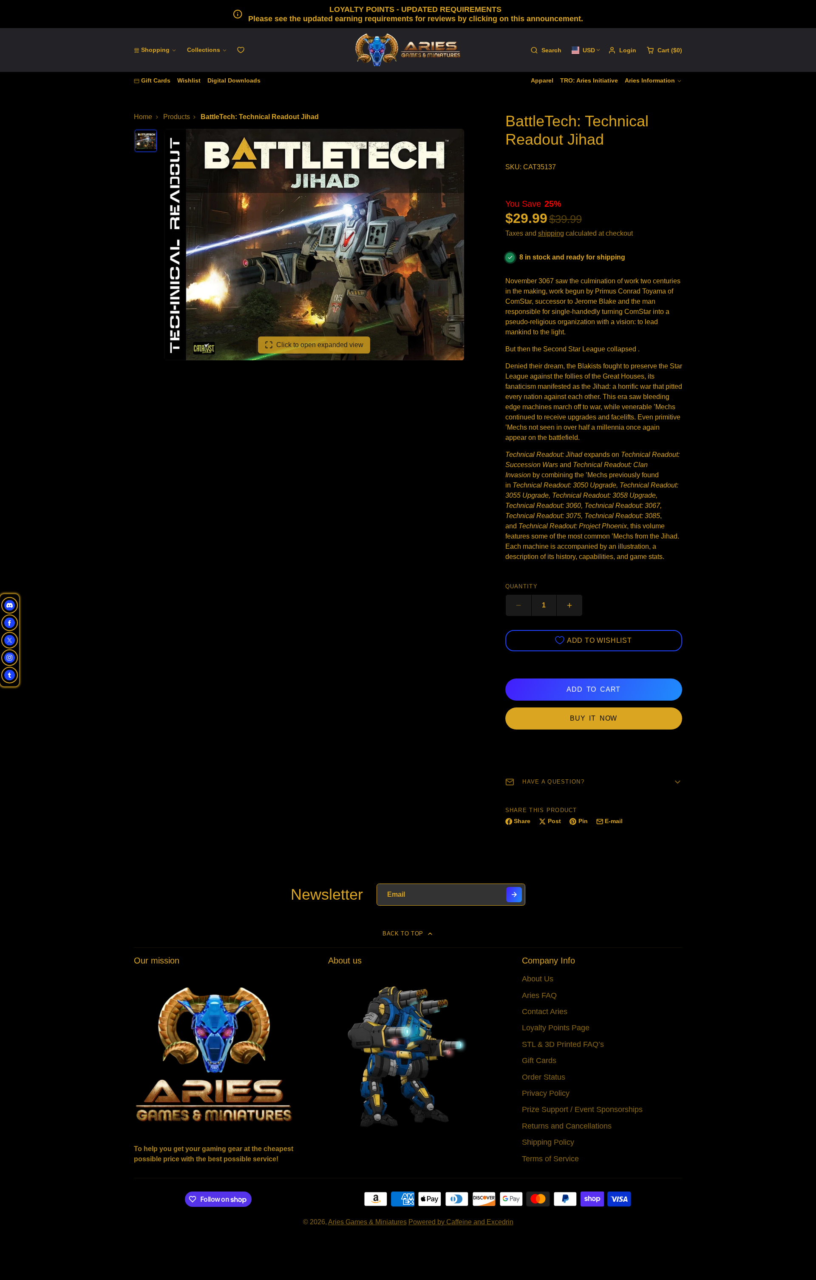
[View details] (214, 1053)
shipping (551, 233)
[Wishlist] (241, 50)
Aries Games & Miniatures (367, 1222)
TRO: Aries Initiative (589, 80)
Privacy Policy (546, 1093)
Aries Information (650, 80)
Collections (203, 49)
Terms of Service (550, 1159)
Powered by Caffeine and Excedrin (460, 1222)
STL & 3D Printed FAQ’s (563, 1044)
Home (143, 116)
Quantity (521, 586)
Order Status (543, 1077)
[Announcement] (408, 14)
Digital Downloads (234, 80)
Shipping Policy (548, 1142)
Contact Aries (544, 1011)
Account (622, 50)
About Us (537, 979)
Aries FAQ (539, 995)
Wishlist (189, 80)
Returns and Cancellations (567, 1126)
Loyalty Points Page (555, 1027)
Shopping (155, 49)
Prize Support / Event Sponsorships (582, 1109)
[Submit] (514, 895)
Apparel (542, 80)
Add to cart (593, 689)
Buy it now (593, 718)
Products (176, 116)
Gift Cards (155, 80)
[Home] (408, 50)
